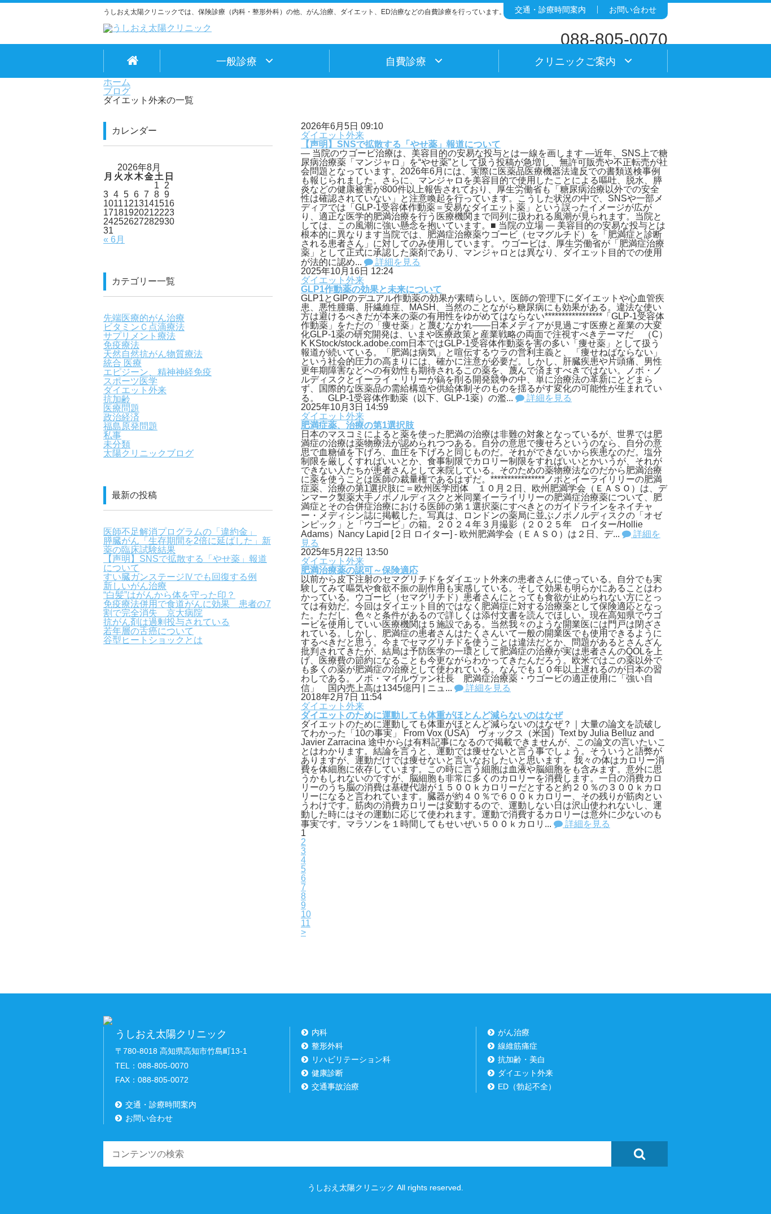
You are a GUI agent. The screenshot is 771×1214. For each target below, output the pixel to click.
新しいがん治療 (135, 586)
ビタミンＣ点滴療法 (144, 327)
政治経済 (121, 417)
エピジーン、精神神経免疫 (157, 372)
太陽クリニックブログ (148, 453)
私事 (112, 435)
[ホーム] (132, 61)
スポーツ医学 (130, 381)
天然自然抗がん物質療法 (153, 354)
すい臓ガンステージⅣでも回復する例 (180, 577)
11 (305, 923)
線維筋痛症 (517, 1045)
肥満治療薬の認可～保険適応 (359, 570)
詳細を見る (396, 262)
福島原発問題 (130, 426)
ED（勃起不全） (527, 1086)
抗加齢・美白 (521, 1059)
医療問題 (121, 408)
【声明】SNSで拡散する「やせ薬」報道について (401, 144)
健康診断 (327, 1072)
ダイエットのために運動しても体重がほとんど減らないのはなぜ (432, 715)
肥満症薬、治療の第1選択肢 (357, 425)
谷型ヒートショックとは (153, 640)
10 (306, 914)
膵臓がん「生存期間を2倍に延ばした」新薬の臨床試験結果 (187, 545)
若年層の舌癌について (148, 631)
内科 (319, 1032)
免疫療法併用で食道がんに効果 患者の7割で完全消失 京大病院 (187, 608)
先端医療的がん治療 (144, 318)
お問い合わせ (632, 10)
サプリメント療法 (139, 336)
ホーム (116, 82)
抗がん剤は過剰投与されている (166, 622)
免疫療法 (121, 345)
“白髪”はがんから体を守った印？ (169, 595)
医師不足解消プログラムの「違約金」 (180, 531)
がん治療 (513, 1032)
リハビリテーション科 (351, 1059)
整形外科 (327, 1045)
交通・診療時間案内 (550, 10)
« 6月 (114, 239)
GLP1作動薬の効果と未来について (371, 289)
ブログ (116, 91)
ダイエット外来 (332, 135)
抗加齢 (116, 399)
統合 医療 (122, 363)
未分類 (116, 444)
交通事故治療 (335, 1086)
